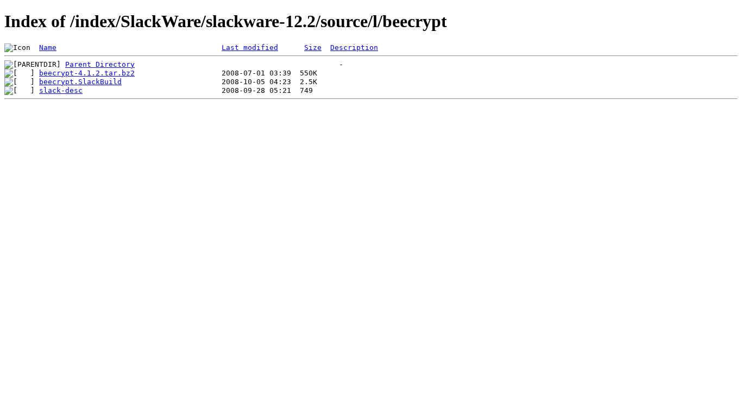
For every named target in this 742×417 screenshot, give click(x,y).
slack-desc (61, 90)
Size (313, 47)
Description (354, 47)
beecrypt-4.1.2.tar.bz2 (87, 73)
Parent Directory (100, 64)
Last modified (250, 47)
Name (47, 47)
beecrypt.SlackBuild (80, 82)
